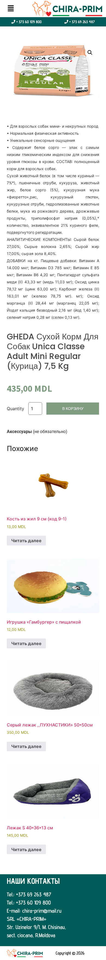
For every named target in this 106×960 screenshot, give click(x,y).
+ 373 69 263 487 (81, 22)
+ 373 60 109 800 (28, 22)
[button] (10, 8)
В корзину (72, 408)
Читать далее (26, 540)
